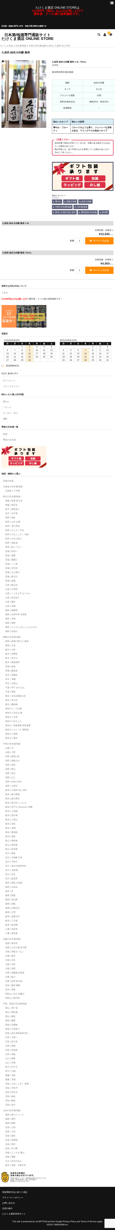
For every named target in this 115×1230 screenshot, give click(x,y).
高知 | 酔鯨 (10, 1100)
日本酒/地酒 (20, 46)
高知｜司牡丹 (11, 1088)
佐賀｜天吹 (10, 1131)
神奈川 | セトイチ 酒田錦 (17, 729)
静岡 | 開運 (10, 895)
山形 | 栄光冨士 (12, 597)
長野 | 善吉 (10, 773)
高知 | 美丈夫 (11, 1092)
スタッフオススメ (11, 386)
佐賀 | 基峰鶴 (11, 1140)
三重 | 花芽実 (11, 929)
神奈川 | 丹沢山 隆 (13, 713)
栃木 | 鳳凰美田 (12, 662)
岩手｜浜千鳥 (11, 513)
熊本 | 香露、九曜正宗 (15, 1165)
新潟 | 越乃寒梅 (12, 794)
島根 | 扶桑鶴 (11, 1024)
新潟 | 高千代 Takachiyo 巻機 (18, 807)
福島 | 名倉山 (11, 631)
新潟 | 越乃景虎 (12, 798)
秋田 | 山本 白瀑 (12, 522)
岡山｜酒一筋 (11, 1008)
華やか (58, 201)
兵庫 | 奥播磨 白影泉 (14, 972)
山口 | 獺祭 (10, 1058)
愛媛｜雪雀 (10, 1079)
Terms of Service (89, 1221)
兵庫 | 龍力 (10, 977)
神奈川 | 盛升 (11, 738)
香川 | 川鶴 (10, 1071)
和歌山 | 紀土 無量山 (14, 994)
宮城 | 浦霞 (10, 555)
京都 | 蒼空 (10, 956)
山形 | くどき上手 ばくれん (18, 593)
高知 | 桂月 (10, 1105)
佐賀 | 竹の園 (11, 1148)
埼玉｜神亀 (10, 679)
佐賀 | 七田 (10, 1127)
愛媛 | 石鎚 (10, 1075)
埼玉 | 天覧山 (11, 683)
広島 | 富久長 (11, 1041)
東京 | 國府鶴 (11, 704)
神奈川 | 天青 (11, 717)
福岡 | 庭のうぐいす (14, 1114)
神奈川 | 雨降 (11, 734)
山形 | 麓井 (10, 602)
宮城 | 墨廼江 (11, 559)
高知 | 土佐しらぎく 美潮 (17, 1083)
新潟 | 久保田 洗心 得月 (59, 46)
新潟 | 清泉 (10, 824)
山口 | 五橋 (10, 1062)
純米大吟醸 (86, 201)
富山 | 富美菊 (11, 849)
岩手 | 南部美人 (12, 509)
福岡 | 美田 (10, 1119)
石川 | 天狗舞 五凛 (13, 857)
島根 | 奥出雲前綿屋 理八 (17, 1033)
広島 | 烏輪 (10, 1054)
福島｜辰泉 (10, 618)
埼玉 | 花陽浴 (11, 675)
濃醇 (5, 419)
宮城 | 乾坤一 (11, 551)
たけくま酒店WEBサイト (14, 1214)
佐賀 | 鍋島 (10, 1135)
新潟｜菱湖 (10, 828)
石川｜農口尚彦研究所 (15, 866)
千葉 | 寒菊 (10, 692)
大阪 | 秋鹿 (10, 968)
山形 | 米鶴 (10, 606)
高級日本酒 (71, 201)
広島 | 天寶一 (11, 1037)
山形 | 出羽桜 (11, 589)
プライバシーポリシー (12, 1197)
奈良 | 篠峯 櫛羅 (12, 985)
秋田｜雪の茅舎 (12, 526)
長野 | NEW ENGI (13, 781)
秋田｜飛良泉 (11, 543)
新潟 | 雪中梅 (11, 815)
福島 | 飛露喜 (11, 610)
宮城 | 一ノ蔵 (11, 564)
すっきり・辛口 (10, 413)
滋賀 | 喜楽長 (11, 943)
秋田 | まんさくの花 (14, 530)
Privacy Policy (69, 1221)
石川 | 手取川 (11, 861)
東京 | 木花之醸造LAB (15, 696)
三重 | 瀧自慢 (11, 933)
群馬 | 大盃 (10, 645)
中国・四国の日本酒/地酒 (15, 1003)
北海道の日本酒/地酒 (12, 486)
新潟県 (105, 212)
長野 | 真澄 (10, 765)
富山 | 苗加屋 (11, 845)
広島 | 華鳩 (10, 1046)
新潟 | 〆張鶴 (11, 811)
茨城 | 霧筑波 (11, 670)
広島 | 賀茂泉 (11, 1050)
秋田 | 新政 (10, 517)
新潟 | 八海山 (11, 819)
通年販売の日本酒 (89, 212)
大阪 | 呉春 (10, 964)
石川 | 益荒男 (11, 878)
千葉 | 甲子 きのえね (14, 687)
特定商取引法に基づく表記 (14, 1192)
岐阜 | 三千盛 (11, 920)
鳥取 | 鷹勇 (10, 1020)
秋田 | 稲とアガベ (13, 547)
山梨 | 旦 (9, 748)
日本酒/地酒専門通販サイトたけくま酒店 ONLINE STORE (27, 37)
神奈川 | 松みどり (13, 721)
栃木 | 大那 (10, 649)
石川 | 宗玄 (10, 874)
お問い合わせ (8, 1203)
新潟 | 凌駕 (10, 836)
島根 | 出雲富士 (12, 1029)
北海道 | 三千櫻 (12, 491)
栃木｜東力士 (11, 658)
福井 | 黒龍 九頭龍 (13, 883)
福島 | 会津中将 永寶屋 (16, 614)
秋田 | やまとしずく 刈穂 (17, 534)
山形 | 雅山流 (11, 585)
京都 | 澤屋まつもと (14, 951)
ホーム (3, 46)
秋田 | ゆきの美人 (13, 538)
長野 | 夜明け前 (12, 756)
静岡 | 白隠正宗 (12, 908)
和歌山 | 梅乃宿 (12, 998)
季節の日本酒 (9, 440)
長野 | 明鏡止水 (12, 760)
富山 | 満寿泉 (11, 840)
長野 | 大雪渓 (11, 786)
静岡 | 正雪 (10, 912)
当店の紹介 (7, 1208)
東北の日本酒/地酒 (11, 496)
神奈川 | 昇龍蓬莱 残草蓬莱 (18, 725)
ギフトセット (9, 380)
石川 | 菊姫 (10, 853)
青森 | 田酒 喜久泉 (13, 500)
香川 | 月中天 (11, 1067)
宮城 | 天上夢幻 (12, 572)
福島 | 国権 (10, 623)
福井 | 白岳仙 (11, 887)
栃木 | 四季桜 (11, 654)
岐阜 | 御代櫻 (11, 925)
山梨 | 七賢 (10, 752)
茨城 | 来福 (10, 666)
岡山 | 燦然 (10, 1016)
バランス (7, 407)
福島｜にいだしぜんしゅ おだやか (21, 627)
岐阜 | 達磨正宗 (12, 916)
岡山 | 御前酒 (11, 1012)
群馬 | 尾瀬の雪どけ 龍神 (17, 641)
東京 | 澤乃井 (11, 700)
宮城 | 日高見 (11, 568)
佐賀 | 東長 (10, 1144)
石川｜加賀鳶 (11, 870)
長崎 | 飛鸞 (10, 1157)
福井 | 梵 (9, 891)
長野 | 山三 (10, 777)
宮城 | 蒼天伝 (11, 576)
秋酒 (5, 434)
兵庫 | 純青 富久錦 (13, 981)
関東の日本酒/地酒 (11, 637)
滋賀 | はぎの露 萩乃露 (16, 947)
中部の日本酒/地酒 (37, 46)
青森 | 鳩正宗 (11, 505)
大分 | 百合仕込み (13, 1161)
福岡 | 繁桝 (10, 1123)
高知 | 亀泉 (10, 1096)
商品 (11, 46)
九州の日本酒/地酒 (11, 1110)
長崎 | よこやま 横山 (14, 1152)
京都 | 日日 (10, 960)
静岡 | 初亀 (10, 904)
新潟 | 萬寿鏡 (11, 832)
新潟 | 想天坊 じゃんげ (16, 803)
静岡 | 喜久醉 (11, 899)
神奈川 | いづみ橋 (13, 708)
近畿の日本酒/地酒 (11, 939)
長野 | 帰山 (10, 769)
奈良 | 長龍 (10, 989)
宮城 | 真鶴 (10, 581)
